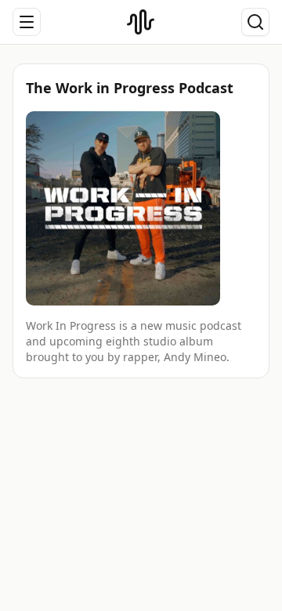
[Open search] (255, 22)
